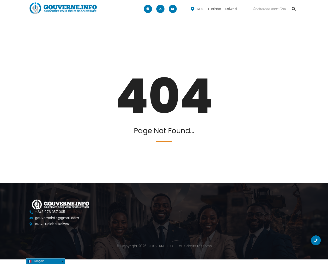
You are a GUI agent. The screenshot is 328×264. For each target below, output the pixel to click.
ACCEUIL (38, 25)
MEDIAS (109, 25)
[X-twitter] (160, 9)
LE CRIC (88, 25)
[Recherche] (293, 9)
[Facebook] (148, 9)
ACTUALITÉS (64, 25)
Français (37, 261)
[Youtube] (173, 9)
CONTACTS (134, 25)
